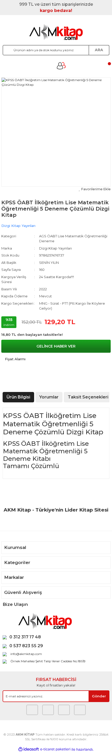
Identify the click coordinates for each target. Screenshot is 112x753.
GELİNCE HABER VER (56, 346)
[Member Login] (61, 65)
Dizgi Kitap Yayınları (18, 226)
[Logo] (56, 32)
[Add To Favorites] (95, 189)
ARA (99, 50)
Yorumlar (49, 397)
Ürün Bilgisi (18, 397)
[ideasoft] (28, 749)
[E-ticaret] (55, 749)
